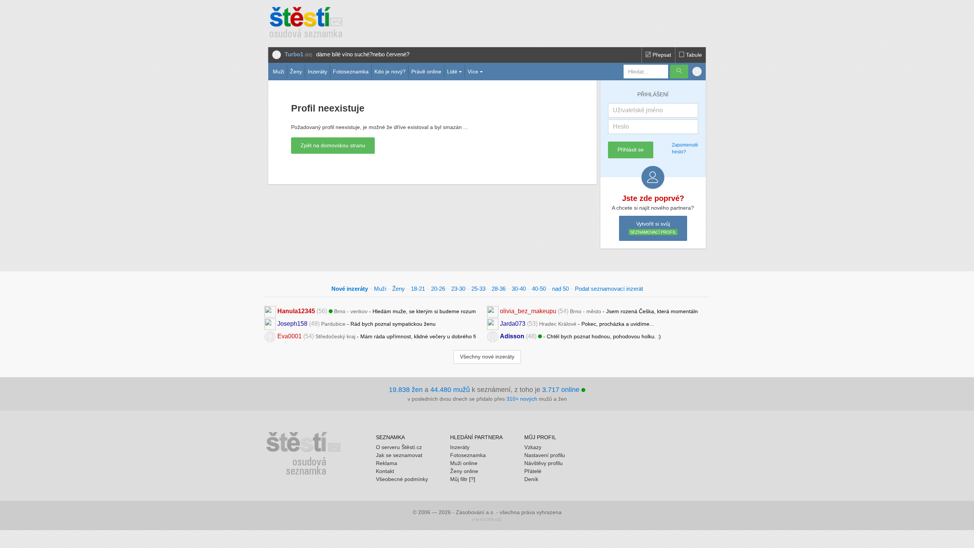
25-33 (478, 288)
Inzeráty (317, 71)
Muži (278, 71)
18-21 (418, 288)
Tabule (693, 55)
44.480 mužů (450, 389)
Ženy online (464, 471)
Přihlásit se (631, 150)
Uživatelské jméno (638, 110)
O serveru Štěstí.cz (399, 447)
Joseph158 (292, 323)
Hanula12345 (296, 311)
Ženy (296, 71)
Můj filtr (459, 479)
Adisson (512, 336)
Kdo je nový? (390, 71)
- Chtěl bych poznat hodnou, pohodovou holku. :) (580, 336)
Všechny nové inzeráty (487, 357)
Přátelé (532, 471)
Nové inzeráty (349, 288)
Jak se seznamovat (399, 455)
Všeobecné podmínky (402, 479)
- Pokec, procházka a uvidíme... (577, 323)
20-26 (438, 288)
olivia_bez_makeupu (528, 311)
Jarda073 (512, 323)
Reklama (386, 463)
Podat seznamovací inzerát (609, 288)
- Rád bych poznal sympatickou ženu (356, 323)
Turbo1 (294, 54)
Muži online (463, 463)
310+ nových (521, 399)
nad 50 (560, 288)
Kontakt (385, 471)
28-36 (499, 288)
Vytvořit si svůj (653, 228)
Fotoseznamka (351, 71)
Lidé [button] (452, 71)
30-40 (519, 288)
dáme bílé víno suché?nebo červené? (362, 54)
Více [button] (473, 71)
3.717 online (561, 389)
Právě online (426, 71)
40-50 (539, 288)
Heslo (621, 126)
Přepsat (661, 55)
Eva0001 (289, 336)
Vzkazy (532, 447)
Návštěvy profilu (543, 463)
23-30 (458, 288)
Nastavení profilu (544, 455)
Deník (531, 479)
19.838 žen (406, 389)
